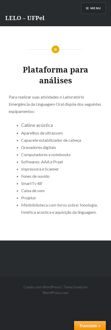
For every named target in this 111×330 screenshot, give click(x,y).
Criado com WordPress (42, 287)
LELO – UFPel (25, 18)
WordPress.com (55, 292)
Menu (95, 8)
